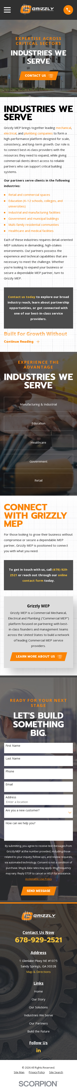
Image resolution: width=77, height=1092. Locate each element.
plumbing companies (38, 133)
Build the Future (38, 1031)
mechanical (63, 128)
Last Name (13, 758)
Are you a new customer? (22, 810)
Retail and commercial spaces (29, 195)
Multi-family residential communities (33, 225)
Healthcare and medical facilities (31, 231)
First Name (13, 746)
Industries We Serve (38, 1015)
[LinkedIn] (38, 1050)
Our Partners (38, 1023)
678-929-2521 (38, 940)
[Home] (37, 10)
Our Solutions (38, 1007)
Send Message (38, 891)
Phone (10, 771)
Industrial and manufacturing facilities (34, 212)
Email (9, 784)
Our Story (38, 999)
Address (11, 797)
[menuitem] (19, 1072)
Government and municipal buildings (33, 218)
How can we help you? (20, 823)
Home (38, 991)
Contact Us (35, 75)
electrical (10, 133)
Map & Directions (38, 972)
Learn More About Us (35, 656)
